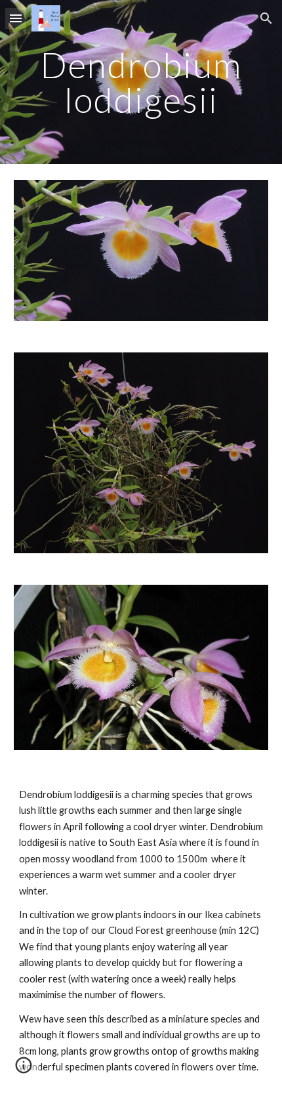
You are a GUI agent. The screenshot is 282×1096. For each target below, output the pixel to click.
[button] (15, 18)
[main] (141, 82)
